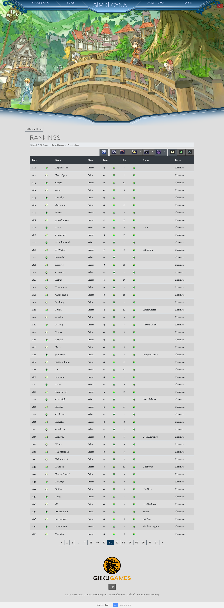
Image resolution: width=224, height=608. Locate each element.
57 (149, 542)
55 (136, 542)
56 (143, 542)
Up (112, 586)
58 (156, 542)
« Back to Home (34, 129)
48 (90, 542)
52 (117, 542)
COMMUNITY (155, 3)
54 (130, 542)
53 (123, 542)
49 (97, 542)
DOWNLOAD (40, 3)
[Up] (112, 589)
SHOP (71, 3)
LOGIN (188, 3)
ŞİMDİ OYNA (110, 5)
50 (104, 542)
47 (84, 542)
